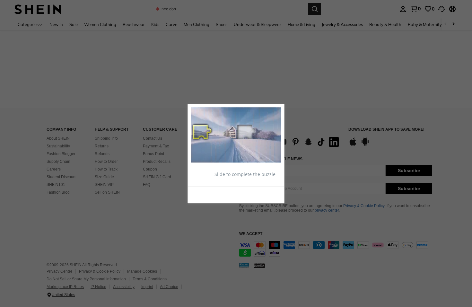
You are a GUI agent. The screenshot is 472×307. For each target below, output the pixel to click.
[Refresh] (206, 194)
